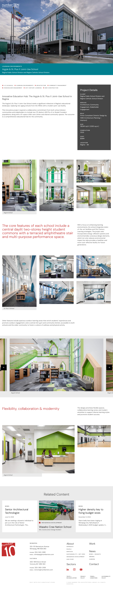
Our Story (70, 559)
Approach (70, 546)
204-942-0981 (40, 552)
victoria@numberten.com (43, 570)
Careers (92, 559)
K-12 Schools (8, 85)
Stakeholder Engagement (13, 88)
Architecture (41, 85)
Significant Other (48, 582)
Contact (94, 564)
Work (92, 543)
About (70, 543)
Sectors (71, 564)
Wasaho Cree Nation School (55, 527)
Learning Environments (24, 85)
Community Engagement (57, 85)
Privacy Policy (83, 577)
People (69, 549)
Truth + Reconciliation (72, 577)
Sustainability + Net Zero (76, 554)
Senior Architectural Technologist (16, 511)
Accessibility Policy (106, 577)
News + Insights (95, 554)
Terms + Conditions (93, 577)
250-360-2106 (40, 568)
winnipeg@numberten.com (44, 554)
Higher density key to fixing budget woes (91, 511)
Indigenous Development (76, 556)
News (92, 551)
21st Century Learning (33, 88)
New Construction (51, 88)
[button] (4, 367)
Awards (91, 556)
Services (70, 551)
